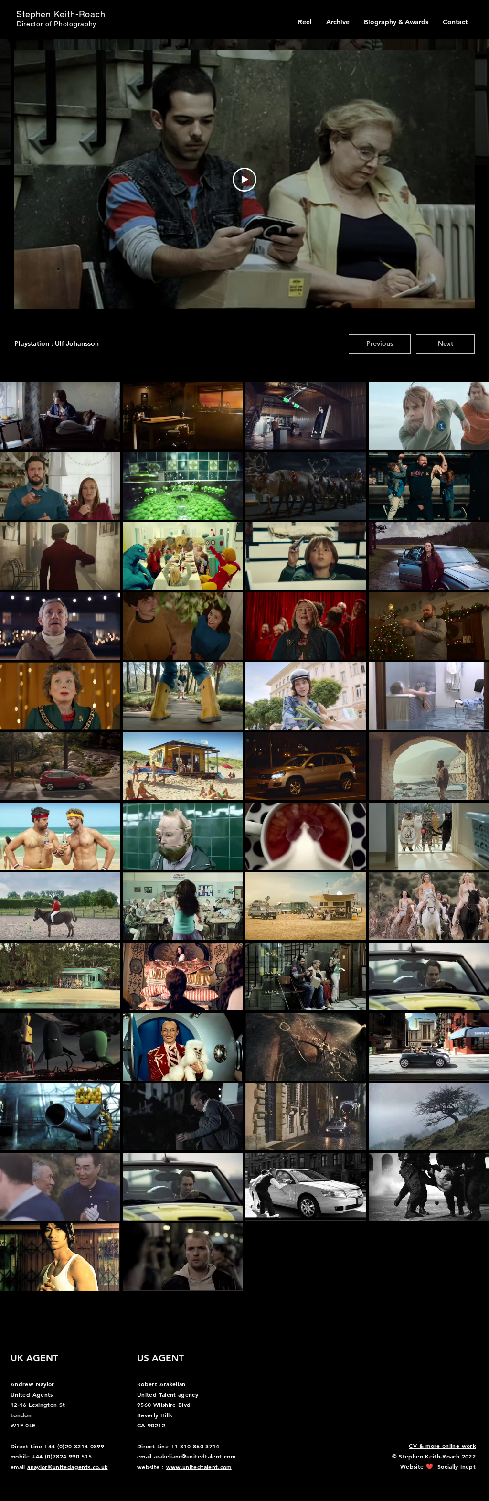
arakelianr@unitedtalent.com (194, 1456)
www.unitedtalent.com (199, 1466)
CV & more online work (442, 1445)
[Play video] (244, 180)
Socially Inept (456, 1466)
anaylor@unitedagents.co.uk (67, 1466)
